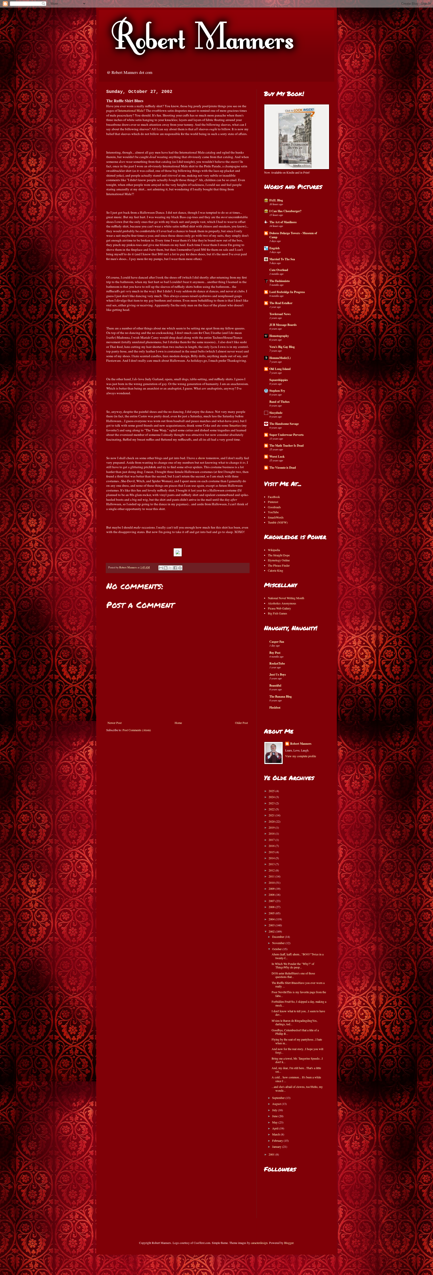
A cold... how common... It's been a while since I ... (296, 1079)
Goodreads (274, 507)
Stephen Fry (277, 391)
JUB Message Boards (283, 325)
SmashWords (276, 517)
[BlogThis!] (165, 567)
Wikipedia (274, 550)
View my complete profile (300, 756)
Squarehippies (278, 380)
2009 (272, 888)
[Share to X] (170, 567)
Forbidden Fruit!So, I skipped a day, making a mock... (299, 1003)
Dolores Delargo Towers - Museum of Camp (293, 235)
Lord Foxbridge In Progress (287, 292)
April (275, 1128)
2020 (272, 821)
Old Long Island (280, 369)
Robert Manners (300, 744)
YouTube (273, 512)
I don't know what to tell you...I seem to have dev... (298, 1012)
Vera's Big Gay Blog (282, 347)
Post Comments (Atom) (137, 730)
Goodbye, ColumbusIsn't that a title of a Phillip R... (295, 1032)
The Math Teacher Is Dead (286, 445)
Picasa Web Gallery (279, 608)
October (277, 949)
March (276, 1134)
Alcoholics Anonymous (282, 603)
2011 (272, 876)
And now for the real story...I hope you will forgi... (297, 1050)
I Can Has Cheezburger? (285, 211)
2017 (272, 840)
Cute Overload (278, 270)
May (275, 1122)
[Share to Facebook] (175, 567)
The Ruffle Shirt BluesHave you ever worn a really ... (298, 984)
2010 (272, 882)
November (278, 943)
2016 (272, 846)
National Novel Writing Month (286, 598)
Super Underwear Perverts (286, 435)
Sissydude (275, 413)
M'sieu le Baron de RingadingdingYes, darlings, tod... (294, 1022)
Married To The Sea (282, 259)
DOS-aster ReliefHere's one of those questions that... (293, 975)
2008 (272, 894)
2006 (272, 907)
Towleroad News (280, 314)
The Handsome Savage (284, 424)
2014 (272, 858)
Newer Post (114, 723)
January (277, 1146)
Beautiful (275, 685)
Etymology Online (279, 560)
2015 (272, 852)
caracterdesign (259, 1243)
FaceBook (274, 497)
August (277, 1104)
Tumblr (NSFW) (278, 522)
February (278, 1140)
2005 (272, 913)
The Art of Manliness (283, 222)
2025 (272, 791)
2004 (272, 919)
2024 (272, 797)
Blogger (288, 1243)
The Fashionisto (279, 281)
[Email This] (160, 567)
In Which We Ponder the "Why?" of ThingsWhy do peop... (293, 965)
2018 (272, 833)
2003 (272, 925)
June (275, 1116)
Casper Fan (276, 642)
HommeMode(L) (280, 358)
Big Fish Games (277, 613)
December (278, 937)
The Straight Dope (279, 555)
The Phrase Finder (279, 565)
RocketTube (277, 663)
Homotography (279, 336)
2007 (272, 901)
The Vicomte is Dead (282, 467)
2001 (272, 1154)
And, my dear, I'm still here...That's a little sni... (296, 1069)
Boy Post (274, 653)
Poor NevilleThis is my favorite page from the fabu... (299, 993)
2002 (272, 931)
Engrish (274, 248)
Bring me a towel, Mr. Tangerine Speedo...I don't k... (297, 1060)
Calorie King (275, 570)
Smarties (235, 425)
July (275, 1110)
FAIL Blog (276, 200)
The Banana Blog (280, 696)
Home (178, 723)
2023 (272, 803)
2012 (272, 870)
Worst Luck (277, 456)
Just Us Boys (277, 674)
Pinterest (273, 502)
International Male (131, 110)
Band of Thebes (279, 402)
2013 (272, 864)
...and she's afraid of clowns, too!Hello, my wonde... (297, 1088)
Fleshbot (274, 707)
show (201, 458)
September (278, 1098)
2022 (272, 809)
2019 (272, 827)
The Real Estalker (280, 303)
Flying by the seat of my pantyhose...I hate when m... (297, 1041)
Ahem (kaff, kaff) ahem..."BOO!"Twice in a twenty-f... (297, 956)
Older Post (241, 723)
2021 (272, 815)
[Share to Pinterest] (179, 567)
